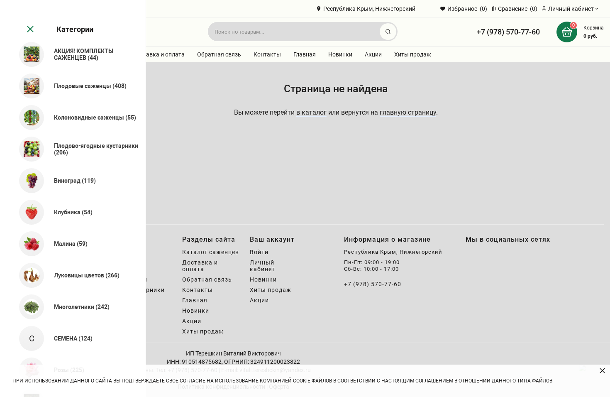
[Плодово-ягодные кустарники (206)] (28, 149)
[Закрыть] (29, 29)
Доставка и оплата (158, 54)
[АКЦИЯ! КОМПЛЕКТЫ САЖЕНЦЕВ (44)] (28, 54)
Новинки (340, 54)
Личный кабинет (262, 265)
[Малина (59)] (28, 243)
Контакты (267, 54)
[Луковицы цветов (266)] (28, 275)
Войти (259, 252)
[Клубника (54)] (28, 212)
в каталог (311, 112)
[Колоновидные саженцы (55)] (28, 117)
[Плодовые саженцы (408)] (28, 86)
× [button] (602, 370)
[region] (73, 198)
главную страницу (408, 112)
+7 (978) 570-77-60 (508, 31)
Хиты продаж (412, 54)
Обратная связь (219, 54)
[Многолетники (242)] (28, 306)
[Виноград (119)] (28, 180)
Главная (304, 54)
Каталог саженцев (210, 252)
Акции (373, 54)
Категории (74, 29)
